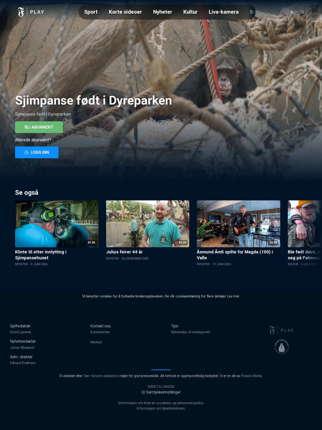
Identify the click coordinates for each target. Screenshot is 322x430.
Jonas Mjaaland (22, 348)
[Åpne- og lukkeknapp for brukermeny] (292, 12)
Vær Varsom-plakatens (101, 376)
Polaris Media (251, 376)
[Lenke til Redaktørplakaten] (282, 346)
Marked (96, 342)
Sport (91, 12)
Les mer (233, 296)
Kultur (190, 12)
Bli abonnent (39, 127)
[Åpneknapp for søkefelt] (302, 12)
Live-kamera (224, 12)
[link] (31, 12)
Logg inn (40, 152)
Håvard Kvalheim (23, 363)
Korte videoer (125, 12)
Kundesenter (100, 332)
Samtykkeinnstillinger (163, 392)
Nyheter (162, 12)
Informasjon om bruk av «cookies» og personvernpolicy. (161, 403)
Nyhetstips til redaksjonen (190, 332)
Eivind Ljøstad (20, 332)
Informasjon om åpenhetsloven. (161, 408)
